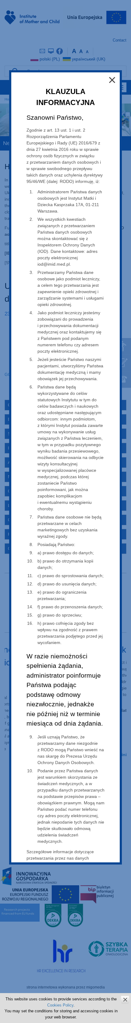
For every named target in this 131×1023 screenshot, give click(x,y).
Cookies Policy (60, 1005)
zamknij (125, 999)
